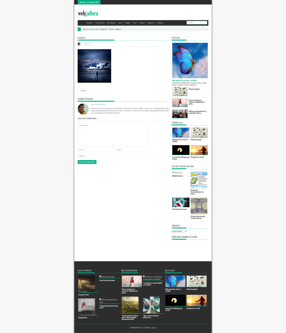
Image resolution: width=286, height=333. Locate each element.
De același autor (100, 104)
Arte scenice (100, 23)
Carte (120, 23)
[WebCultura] (82, 22)
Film (134, 23)
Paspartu (151, 23)
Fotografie (103, 29)
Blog (92, 104)
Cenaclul (160, 23)
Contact (147, 328)
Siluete (111, 29)
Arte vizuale (111, 23)
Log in (154, 328)
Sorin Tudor (87, 45)
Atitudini (89, 23)
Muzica (141, 23)
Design (127, 23)
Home (85, 29)
